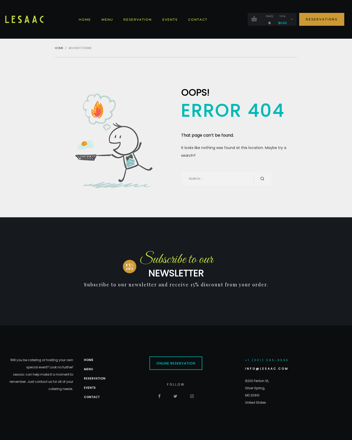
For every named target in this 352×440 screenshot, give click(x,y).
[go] (262, 178)
